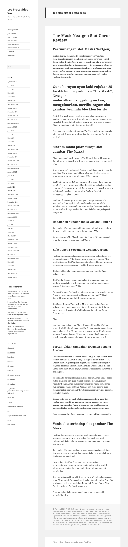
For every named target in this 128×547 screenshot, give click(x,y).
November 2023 (13, 206)
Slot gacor (11, 425)
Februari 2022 (13, 273)
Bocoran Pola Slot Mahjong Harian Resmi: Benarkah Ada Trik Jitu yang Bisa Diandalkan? (18, 305)
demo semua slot (59, 513)
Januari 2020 (12, 277)
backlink (11, 357)
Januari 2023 (12, 243)
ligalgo (10, 402)
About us (11, 51)
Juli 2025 (11, 131)
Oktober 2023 (12, 209)
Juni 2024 (11, 179)
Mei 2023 (11, 228)
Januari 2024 (12, 198)
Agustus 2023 (12, 217)
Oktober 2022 (12, 255)
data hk (10, 370)
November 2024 (13, 161)
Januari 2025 (12, 153)
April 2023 (11, 232)
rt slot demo (80, 520)
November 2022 (13, 251)
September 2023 (13, 213)
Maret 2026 (12, 101)
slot (9, 411)
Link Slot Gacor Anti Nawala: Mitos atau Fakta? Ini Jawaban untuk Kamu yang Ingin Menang (18, 294)
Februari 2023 (13, 240)
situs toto (11, 361)
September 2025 (13, 123)
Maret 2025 (12, 146)
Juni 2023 (11, 225)
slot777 (10, 420)
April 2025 (11, 142)
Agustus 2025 (12, 127)
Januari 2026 (12, 108)
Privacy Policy (13, 30)
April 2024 (11, 187)
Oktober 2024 (12, 164)
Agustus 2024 (12, 172)
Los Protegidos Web (18, 11)
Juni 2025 (11, 134)
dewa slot (11, 398)
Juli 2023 (11, 221)
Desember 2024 (13, 157)
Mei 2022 (11, 262)
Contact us (11, 55)
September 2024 (13, 168)
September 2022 (13, 258)
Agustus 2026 (12, 82)
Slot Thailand (12, 39)
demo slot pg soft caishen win (87, 513)
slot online (11, 352)
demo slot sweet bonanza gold (73, 516)
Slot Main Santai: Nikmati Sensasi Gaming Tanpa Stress (18, 313)
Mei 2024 (11, 183)
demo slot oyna (71, 513)
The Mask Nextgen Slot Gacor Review (81, 38)
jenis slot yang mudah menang (98, 518)
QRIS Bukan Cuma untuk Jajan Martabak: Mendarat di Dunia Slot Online (19, 320)
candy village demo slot (75, 511)
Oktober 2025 (12, 119)
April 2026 (11, 97)
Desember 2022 (13, 247)
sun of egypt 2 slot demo (97, 522)
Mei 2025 (11, 138)
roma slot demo (70, 520)
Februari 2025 (13, 149)
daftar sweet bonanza (15, 407)
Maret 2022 (12, 270)
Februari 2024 (13, 194)
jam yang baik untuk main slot (76, 518)
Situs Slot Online (13, 46)
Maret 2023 (12, 236)
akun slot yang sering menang (92, 509)
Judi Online (12, 34)
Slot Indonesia (73, 509)
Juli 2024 (11, 176)
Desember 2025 (13, 112)
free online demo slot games (94, 516)
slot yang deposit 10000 (79, 522)
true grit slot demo (74, 525)
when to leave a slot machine (91, 525)
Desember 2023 (13, 202)
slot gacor (11, 366)
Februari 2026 (13, 104)
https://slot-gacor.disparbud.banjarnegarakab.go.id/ (18, 391)
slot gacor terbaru (14, 375)
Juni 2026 (11, 89)
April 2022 (11, 266)
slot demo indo (65, 522)
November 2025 (13, 116)
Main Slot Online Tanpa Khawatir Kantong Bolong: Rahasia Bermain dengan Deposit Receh (17, 330)
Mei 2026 (11, 93)
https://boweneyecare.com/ (17, 416)
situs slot (11, 348)
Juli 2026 (11, 86)
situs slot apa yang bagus (94, 520)
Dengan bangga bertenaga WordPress (78, 542)
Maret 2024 (12, 191)
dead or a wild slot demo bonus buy (96, 511)
